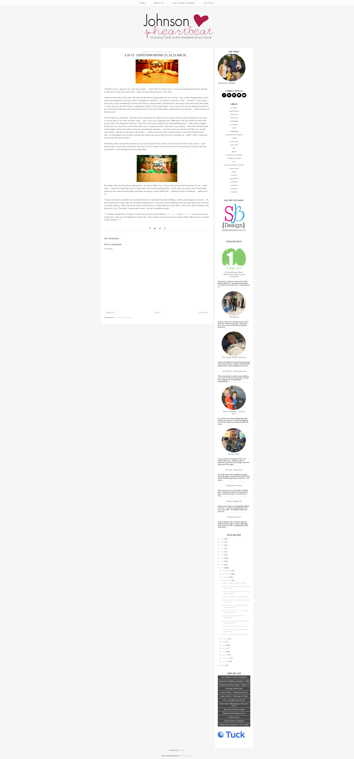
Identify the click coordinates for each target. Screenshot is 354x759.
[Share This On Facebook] (150, 228)
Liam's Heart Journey (183, 3)
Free (234, 162)
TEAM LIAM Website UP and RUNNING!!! (233, 617)
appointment (234, 111)
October (225, 577)
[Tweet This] (155, 228)
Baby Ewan (187, 214)
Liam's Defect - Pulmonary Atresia (234, 692)
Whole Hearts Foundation (234, 721)
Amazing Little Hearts (234, 688)
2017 (222, 545)
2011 (222, 565)
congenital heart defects (234, 135)
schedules (234, 185)
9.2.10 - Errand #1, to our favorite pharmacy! (235, 630)
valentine (234, 192)
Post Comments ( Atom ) (123, 317)
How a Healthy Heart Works (234, 700)
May (224, 648)
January (225, 661)
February (226, 658)
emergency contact (234, 158)
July (223, 642)
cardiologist (234, 121)
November (226, 574)
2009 (222, 665)
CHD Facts (209, 3)
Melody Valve (234, 717)
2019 (222, 539)
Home (142, 3)
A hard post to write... (234, 485)
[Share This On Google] (165, 228)
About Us (159, 3)
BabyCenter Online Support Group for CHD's (234, 705)
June (224, 645)
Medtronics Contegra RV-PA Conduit (234, 724)
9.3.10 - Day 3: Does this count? (234, 626)
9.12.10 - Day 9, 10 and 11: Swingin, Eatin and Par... (235, 606)
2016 (222, 548)
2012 (222, 561)
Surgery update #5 (234, 501)
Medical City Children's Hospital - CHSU (234, 681)
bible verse (234, 118)
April (224, 651)
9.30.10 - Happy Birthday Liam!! (234, 583)
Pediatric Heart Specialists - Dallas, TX (234, 685)
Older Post (203, 313)
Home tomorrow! (234, 517)
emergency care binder (234, 155)
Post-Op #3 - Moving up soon (234, 371)
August (225, 639)
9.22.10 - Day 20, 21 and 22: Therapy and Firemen (236, 592)
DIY (234, 148)
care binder (234, 125)
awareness (234, 114)
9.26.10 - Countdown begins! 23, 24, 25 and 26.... (236, 587)
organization (234, 178)
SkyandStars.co (186, 756)
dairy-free (234, 145)
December (226, 570)
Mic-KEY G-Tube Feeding (234, 709)
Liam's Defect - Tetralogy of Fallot (234, 696)
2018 (222, 542)
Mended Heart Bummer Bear (234, 713)
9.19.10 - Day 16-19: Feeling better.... (235, 597)
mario (234, 172)
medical (234, 175)
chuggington (234, 131)
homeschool (234, 168)
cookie (234, 138)
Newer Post (111, 313)
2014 (222, 555)
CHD (234, 128)
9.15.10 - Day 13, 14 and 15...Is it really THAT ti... (236, 601)
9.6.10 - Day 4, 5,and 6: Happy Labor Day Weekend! (236, 622)
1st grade (234, 108)
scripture (234, 188)
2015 (222, 552)
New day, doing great (234, 470)
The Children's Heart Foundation (234, 677)
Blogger (181, 750)
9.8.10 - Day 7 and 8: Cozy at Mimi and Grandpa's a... (235, 611)
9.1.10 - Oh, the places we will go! (235, 634)
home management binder (234, 165)
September (226, 580)
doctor (234, 151)
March (225, 655)
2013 (222, 558)
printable (234, 182)
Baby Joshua (172, 214)
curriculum (234, 141)
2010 (222, 568)
